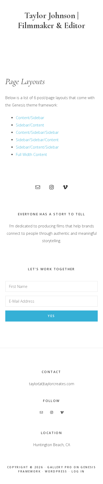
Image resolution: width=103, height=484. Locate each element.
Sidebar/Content (30, 125)
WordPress (56, 471)
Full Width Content (31, 154)
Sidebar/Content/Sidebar (37, 147)
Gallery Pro (59, 467)
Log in (78, 471)
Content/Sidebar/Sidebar (37, 132)
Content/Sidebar (30, 117)
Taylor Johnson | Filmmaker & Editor (51, 20)
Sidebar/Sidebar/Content (37, 139)
